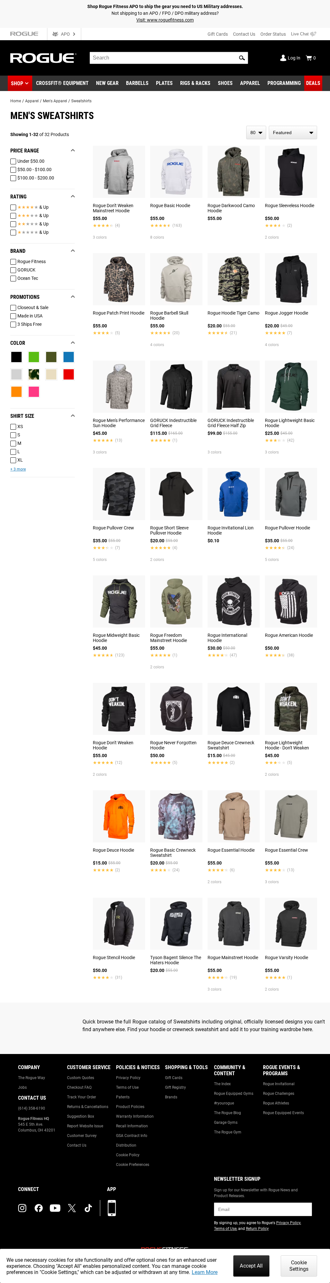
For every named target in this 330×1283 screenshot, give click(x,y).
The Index (222, 1084)
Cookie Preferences (132, 1164)
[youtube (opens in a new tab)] (55, 1208)
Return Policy (257, 1228)
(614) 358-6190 (31, 1108)
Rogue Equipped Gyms (233, 1093)
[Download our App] (112, 1208)
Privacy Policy (128, 1078)
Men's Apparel (55, 101)
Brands (171, 1097)
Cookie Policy (128, 1155)
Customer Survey (82, 1135)
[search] (169, 58)
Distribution (126, 1145)
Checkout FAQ (79, 1087)
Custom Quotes (80, 1078)
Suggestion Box (80, 1116)
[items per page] (256, 132)
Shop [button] (17, 83)
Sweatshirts (81, 101)
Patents (123, 1097)
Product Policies (130, 1106)
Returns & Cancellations (87, 1106)
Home (15, 101)
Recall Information (132, 1126)
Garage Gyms (226, 1122)
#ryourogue (224, 1103)
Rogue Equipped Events (283, 1113)
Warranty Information (135, 1116)
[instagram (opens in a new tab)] (22, 1208)
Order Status (273, 34)
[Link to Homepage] (43, 58)
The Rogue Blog (227, 1113)
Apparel (32, 101)
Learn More (205, 1272)
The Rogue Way (31, 1078)
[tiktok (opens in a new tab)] (88, 1208)
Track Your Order (81, 1097)
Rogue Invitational (279, 1084)
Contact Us (244, 34)
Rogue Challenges (278, 1093)
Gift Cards (218, 34)
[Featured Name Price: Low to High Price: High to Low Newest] (293, 132)
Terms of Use (127, 1087)
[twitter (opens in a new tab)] (72, 1208)
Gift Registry (175, 1087)
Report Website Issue (85, 1126)
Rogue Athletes (276, 1103)
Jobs (22, 1087)
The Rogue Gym (227, 1132)
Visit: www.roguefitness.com (165, 20)
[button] (242, 58)
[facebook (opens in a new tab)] (39, 1208)
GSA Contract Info (131, 1135)
